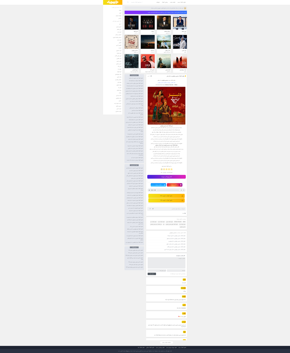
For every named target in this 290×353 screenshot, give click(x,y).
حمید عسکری (118, 111)
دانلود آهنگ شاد (182, 224)
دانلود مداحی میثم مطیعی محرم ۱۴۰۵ (135, 250)
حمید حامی (119, 109)
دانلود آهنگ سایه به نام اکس (137, 110)
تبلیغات (158, 2)
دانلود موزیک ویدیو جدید (171, 347)
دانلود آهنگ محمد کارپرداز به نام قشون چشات (135, 130)
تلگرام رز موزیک (158, 185)
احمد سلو (119, 40)
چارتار (120, 93)
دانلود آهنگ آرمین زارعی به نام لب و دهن (135, 203)
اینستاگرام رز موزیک (175, 185)
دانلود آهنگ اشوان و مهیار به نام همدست (135, 205)
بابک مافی (119, 77)
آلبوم (120, 13)
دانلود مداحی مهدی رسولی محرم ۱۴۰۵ (135, 262)
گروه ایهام (119, 72)
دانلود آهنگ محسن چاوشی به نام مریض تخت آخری (135, 223)
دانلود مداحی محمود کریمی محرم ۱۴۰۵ (135, 253)
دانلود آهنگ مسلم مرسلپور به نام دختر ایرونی (134, 91)
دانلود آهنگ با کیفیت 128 (166, 200)
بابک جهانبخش (118, 74)
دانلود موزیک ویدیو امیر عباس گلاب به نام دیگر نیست (135, 154)
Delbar (184, 221)
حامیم (120, 101)
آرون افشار (119, 29)
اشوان (120, 42)
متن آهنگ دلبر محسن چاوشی (156, 224)
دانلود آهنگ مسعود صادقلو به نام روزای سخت (135, 189)
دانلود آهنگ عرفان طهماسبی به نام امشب (135, 195)
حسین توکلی (118, 106)
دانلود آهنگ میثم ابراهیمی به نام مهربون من (134, 242)
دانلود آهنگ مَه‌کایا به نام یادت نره (136, 101)
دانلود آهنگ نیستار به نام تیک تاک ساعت (135, 160)
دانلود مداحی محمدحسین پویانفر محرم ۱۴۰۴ (134, 267)
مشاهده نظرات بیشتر (166, 342)
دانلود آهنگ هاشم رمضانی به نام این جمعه (134, 151)
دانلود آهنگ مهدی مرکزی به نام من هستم (135, 83)
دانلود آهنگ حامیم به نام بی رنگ (136, 226)
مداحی (119, 18)
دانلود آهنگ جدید (182, 2)
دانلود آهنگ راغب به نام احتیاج (137, 96)
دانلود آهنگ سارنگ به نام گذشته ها (136, 81)
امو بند (120, 48)
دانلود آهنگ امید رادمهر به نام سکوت (136, 78)
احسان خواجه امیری (117, 37)
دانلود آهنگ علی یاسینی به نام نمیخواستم (135, 198)
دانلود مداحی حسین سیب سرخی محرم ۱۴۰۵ (134, 255)
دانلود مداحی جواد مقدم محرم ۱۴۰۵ (136, 264)
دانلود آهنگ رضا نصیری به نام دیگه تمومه (135, 117)
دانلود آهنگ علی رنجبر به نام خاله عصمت (135, 127)
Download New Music (160, 85)
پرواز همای (119, 90)
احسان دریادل (118, 35)
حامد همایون (118, 98)
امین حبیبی (119, 61)
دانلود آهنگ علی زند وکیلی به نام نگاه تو (135, 220)
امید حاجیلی (118, 50)
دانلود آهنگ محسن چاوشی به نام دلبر (176, 76)
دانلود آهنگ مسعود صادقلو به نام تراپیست (134, 217)
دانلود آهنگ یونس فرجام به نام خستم (135, 139)
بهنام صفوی (119, 85)
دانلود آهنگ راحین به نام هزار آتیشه (136, 119)
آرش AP (119, 66)
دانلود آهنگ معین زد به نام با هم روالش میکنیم (135, 239)
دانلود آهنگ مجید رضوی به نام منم (136, 170)
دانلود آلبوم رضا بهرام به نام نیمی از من (135, 208)
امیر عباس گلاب (118, 56)
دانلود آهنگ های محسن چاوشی (172, 224)
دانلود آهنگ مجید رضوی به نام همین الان (135, 181)
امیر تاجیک (119, 53)
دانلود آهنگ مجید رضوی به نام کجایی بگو (135, 176)
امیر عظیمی (119, 58)
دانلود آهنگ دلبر (153, 221)
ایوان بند (119, 69)
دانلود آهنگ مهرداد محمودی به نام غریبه (135, 146)
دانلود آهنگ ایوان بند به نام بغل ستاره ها (135, 86)
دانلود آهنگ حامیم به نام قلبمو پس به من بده (135, 214)
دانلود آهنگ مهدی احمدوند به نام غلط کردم (134, 168)
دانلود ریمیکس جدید (160, 347)
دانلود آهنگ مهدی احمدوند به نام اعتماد (135, 200)
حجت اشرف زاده (117, 103)
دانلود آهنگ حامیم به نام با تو (137, 157)
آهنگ (183, 213)
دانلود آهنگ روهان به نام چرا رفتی (136, 108)
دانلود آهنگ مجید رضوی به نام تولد (136, 210)
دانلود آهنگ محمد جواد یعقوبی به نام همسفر (135, 113)
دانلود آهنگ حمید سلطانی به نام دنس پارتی (134, 122)
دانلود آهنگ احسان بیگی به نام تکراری (135, 148)
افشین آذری (118, 45)
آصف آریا (119, 32)
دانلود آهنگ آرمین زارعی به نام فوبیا (136, 186)
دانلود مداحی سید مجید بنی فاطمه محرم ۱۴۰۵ (135, 258)
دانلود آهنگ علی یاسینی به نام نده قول (135, 173)
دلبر (163, 224)
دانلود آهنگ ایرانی (169, 221)
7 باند (120, 24)
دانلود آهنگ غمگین (150, 347)
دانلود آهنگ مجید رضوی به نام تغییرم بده (135, 236)
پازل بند (119, 87)
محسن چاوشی (182, 227)
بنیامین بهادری (118, 79)
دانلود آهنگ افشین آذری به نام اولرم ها (135, 134)
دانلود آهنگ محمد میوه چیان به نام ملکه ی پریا (134, 104)
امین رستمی (118, 64)
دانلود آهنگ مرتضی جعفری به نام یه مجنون (134, 98)
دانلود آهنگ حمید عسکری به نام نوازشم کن (134, 88)
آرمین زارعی (118, 27)
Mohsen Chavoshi (177, 221)
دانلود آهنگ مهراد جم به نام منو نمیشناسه (135, 192)
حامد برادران (118, 95)
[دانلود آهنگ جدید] (112, 2)
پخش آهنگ (165, 2)
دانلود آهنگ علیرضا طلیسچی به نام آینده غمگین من (135, 232)
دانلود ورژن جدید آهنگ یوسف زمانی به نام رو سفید (134, 142)
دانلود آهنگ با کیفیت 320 (166, 196)
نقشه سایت (172, 2)
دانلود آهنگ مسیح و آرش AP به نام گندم (135, 183)
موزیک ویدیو (118, 15)
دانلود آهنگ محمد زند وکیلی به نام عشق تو (134, 136)
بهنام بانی (119, 82)
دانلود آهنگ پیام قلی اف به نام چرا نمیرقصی (134, 93)
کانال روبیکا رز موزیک (166, 177)
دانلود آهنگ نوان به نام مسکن (137, 178)
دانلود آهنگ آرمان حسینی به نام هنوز (135, 125)
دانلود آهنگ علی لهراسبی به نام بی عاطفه (135, 229)
